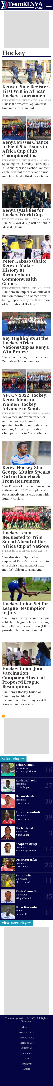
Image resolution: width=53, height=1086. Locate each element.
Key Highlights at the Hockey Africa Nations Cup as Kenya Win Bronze (25, 345)
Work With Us (26, 1032)
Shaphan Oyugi (26, 844)
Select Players (13, 758)
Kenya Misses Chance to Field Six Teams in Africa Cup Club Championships (25, 148)
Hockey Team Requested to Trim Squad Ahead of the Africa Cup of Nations (25, 539)
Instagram (26, 1063)
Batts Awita (24, 875)
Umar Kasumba (27, 907)
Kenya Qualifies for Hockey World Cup (23, 212)
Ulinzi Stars (22, 802)
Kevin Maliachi (26, 780)
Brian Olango (25, 764)
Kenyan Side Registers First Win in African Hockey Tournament (26, 91)
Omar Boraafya (26, 859)
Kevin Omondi (26, 891)
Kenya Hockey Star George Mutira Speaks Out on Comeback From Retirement (26, 474)
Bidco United (23, 882)
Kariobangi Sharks (26, 771)
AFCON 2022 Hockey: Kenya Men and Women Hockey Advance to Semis (25, 402)
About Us (26, 1027)
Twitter (26, 1058)
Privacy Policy (26, 1037)
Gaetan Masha (25, 828)
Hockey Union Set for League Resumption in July (25, 608)
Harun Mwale (25, 796)
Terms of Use (26, 1042)
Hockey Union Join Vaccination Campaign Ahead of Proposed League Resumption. (23, 677)
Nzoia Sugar (22, 787)
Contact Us (26, 1047)
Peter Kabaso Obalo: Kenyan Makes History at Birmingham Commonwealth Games (24, 272)
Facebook (26, 1053)
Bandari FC (22, 913)
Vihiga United (23, 898)
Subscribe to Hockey (3, 716)
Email (26, 1068)
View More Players (17, 922)
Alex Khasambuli (28, 812)
